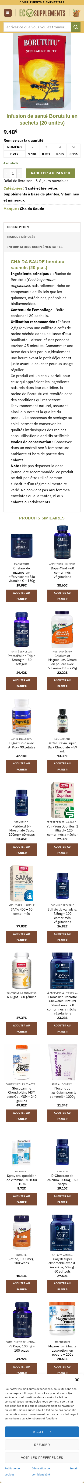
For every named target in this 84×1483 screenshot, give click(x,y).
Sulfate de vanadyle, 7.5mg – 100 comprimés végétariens (62, 915)
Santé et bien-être (41, 188)
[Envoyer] (75, 26)
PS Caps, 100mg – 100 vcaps (22, 1348)
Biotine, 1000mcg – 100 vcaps (21, 1261)
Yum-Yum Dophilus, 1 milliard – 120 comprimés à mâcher (62, 830)
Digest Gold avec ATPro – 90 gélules (21, 745)
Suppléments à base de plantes (31, 194)
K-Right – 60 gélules (21, 997)
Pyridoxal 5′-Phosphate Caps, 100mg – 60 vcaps (22, 830)
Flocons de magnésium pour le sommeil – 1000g (63, 1093)
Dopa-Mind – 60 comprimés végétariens (62, 572)
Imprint (74, 1468)
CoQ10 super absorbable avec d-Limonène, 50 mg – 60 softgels (62, 1265)
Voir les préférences (42, 1457)
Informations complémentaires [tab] (35, 247)
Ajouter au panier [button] (21, 596)
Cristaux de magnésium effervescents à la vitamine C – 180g (22, 574)
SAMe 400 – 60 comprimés (21, 911)
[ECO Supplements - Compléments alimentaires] (42, 13)
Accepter (42, 1432)
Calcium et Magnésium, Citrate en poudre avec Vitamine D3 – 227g (62, 662)
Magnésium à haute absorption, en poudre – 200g (62, 1350)
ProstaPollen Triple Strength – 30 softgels (21, 660)
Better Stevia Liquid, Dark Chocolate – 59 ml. (62, 747)
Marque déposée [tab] (21, 237)
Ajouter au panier (50, 173)
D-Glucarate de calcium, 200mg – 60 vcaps (62, 1180)
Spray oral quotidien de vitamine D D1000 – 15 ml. (22, 1180)
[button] (77, 1379)
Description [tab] (18, 227)
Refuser (42, 1444)
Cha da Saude (32, 208)
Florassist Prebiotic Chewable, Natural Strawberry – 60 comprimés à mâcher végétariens (62, 1005)
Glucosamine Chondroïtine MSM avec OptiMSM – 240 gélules (21, 1095)
